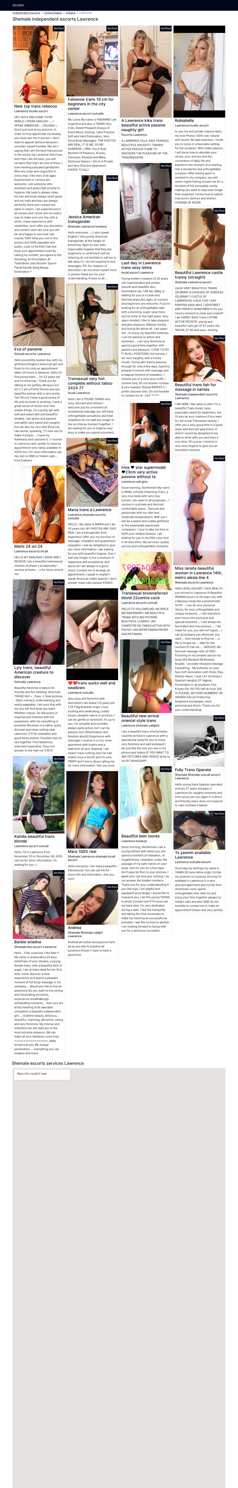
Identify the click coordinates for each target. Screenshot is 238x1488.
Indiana (70, 12)
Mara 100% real (82, 851)
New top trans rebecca (35, 106)
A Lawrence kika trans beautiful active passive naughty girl (143, 125)
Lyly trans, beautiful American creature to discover (34, 672)
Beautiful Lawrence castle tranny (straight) (199, 275)
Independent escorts (26, 12)
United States (53, 12)
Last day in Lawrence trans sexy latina (141, 265)
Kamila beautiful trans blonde (34, 838)
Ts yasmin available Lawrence (193, 855)
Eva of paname (28, 349)
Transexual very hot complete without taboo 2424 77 (90, 383)
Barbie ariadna (27, 942)
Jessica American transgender (84, 219)
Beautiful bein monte (140, 836)
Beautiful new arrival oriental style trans (140, 718)
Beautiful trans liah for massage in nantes (195, 387)
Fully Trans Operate (193, 769)
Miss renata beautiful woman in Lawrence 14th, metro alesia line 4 (198, 573)
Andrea (74, 927)
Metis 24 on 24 (28, 546)
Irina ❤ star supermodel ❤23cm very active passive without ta (143, 472)
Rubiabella (184, 120)
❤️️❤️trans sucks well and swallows (91, 685)
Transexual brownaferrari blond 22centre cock (144, 595)
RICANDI (18, 5)
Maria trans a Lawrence (89, 509)
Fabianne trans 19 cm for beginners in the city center (91, 104)
